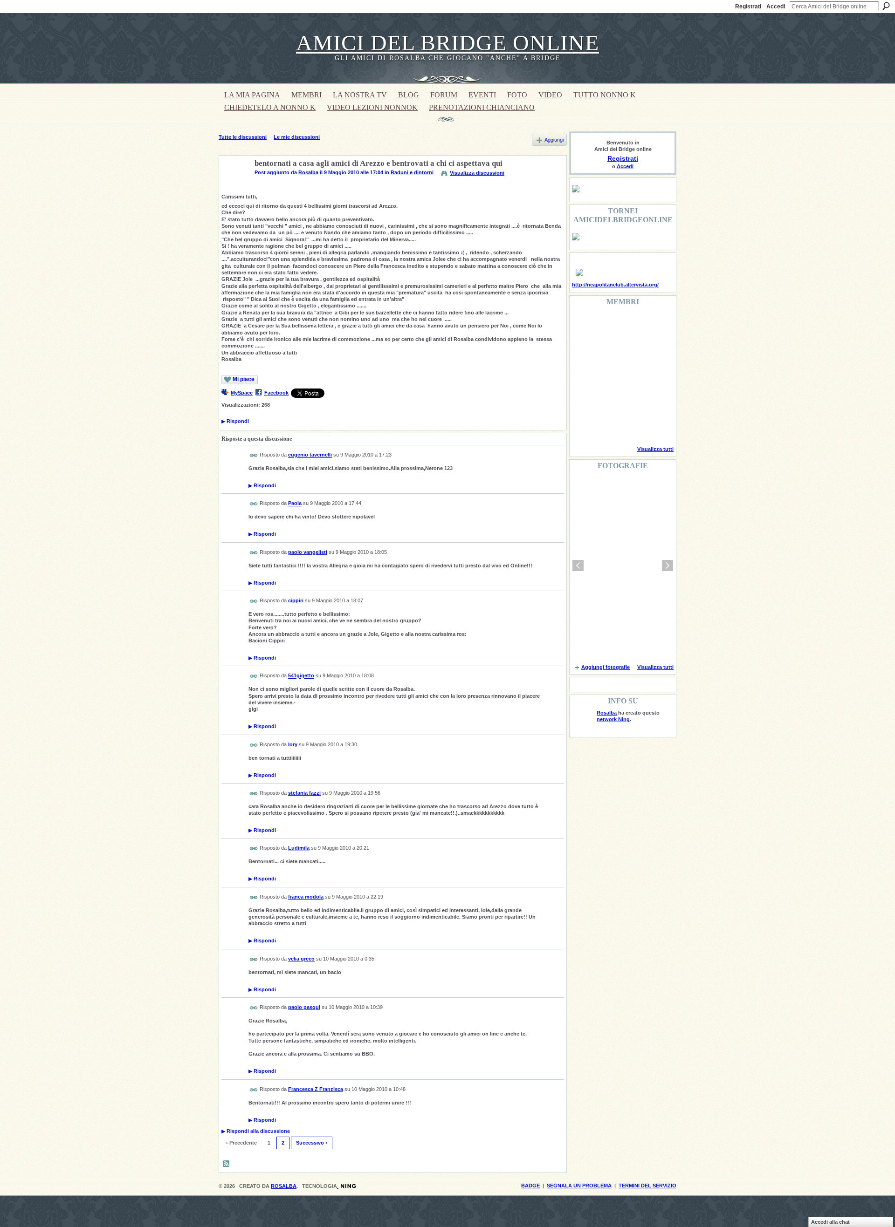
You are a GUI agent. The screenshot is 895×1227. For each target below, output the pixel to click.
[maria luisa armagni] (607, 426)
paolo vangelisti (307, 552)
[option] (622, 565)
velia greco (301, 958)
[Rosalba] (234, 185)
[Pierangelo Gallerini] (631, 350)
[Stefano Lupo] (654, 325)
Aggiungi (554, 140)
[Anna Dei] (654, 375)
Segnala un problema (579, 1185)
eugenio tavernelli (310, 455)
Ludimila (299, 848)
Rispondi (235, 421)
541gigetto (301, 676)
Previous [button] (578, 565)
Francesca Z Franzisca (315, 1089)
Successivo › (311, 1142)
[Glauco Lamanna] (607, 375)
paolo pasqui (304, 1007)
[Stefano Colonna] (583, 325)
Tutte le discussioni (243, 137)
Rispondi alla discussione (255, 1131)
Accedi (775, 6)
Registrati (748, 6)
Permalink (253, 455)
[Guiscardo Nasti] (607, 350)
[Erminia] (607, 400)
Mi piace (244, 379)
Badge (530, 1185)
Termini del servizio (647, 1185)
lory (292, 744)
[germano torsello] (583, 375)
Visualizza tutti (655, 449)
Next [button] (667, 565)
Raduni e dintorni (412, 172)
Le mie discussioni (297, 137)
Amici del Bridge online (447, 42)
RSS (226, 1164)
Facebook (276, 392)
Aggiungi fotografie (605, 667)
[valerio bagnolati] (631, 400)
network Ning (613, 719)
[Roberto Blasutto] (583, 426)
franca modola (306, 897)
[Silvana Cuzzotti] (654, 400)
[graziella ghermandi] (631, 426)
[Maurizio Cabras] (654, 350)
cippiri (295, 600)
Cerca (886, 6)
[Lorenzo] (654, 426)
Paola (295, 503)
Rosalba (308, 172)
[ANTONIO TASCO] (631, 375)
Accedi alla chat (830, 1222)
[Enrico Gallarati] (631, 325)
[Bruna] (607, 325)
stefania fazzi (304, 793)
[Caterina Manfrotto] (583, 400)
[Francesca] (583, 350)
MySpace (242, 392)
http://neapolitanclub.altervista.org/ (615, 284)
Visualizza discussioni (477, 173)
